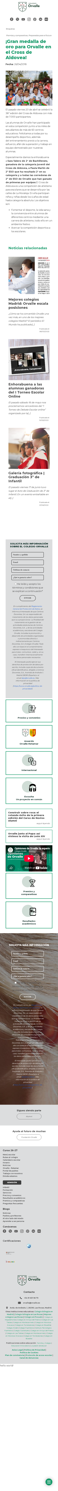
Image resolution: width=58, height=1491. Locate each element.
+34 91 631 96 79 (31, 1298)
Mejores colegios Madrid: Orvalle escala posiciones (28, 304)
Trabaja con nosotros (13, 1173)
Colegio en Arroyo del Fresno (28, 1320)
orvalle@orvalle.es (31, 1303)
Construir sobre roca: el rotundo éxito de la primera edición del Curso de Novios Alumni (26, 816)
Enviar (27, 598)
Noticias (7, 1165)
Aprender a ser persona (13, 1221)
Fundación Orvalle (29, 1137)
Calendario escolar (11, 1160)
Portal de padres (10, 1171)
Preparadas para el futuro (39, 35)
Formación (8, 1190)
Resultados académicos (14, 1198)
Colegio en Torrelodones (24, 1325)
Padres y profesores (12, 1216)
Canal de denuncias (29, 1358)
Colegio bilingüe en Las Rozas (29, 1314)
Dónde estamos (10, 1176)
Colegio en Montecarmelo (23, 1322)
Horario (6, 1163)
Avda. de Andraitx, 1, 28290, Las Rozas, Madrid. (31, 1308)
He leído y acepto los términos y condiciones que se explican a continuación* (27, 588)
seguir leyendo (43, 823)
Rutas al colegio (10, 1157)
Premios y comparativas (17, 35)
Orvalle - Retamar (11, 1168)
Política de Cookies (29, 1353)
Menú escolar (9, 1155)
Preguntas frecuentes (13, 1203)
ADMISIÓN (12, 1182)
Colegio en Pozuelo (33, 1317)
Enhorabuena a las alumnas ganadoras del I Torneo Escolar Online (26, 390)
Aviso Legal (17, 1350)
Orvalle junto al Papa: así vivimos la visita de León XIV (26, 835)
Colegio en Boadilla (43, 1325)
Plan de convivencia (14, 1355)
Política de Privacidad (34, 1350)
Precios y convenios (12, 1195)
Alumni (29, 1116)
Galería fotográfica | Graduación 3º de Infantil (26, 477)
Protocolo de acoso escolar (39, 1355)
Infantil (6, 1187)
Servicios (7, 1193)
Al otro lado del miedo (13, 1218)
